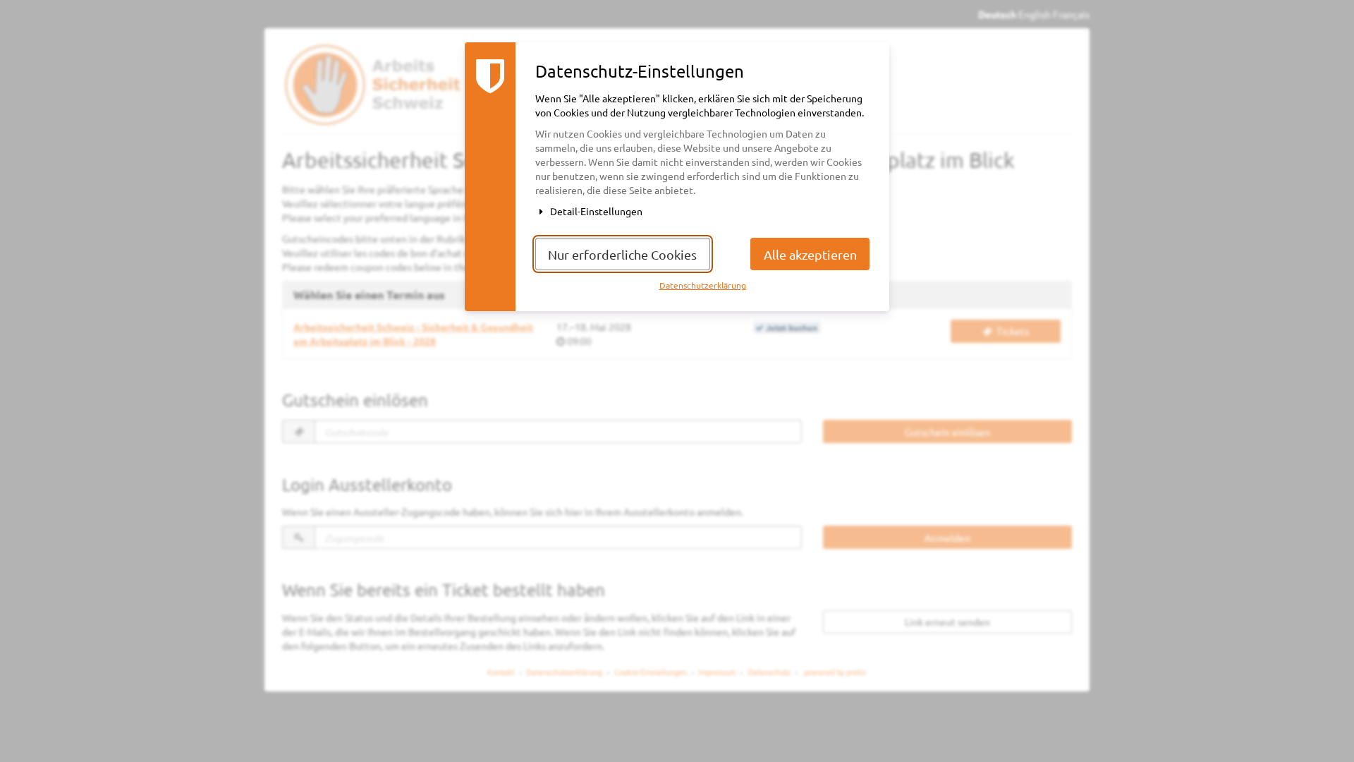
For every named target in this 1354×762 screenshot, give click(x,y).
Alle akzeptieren (810, 254)
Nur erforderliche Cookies (622, 254)
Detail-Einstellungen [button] (595, 211)
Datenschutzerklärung (702, 285)
